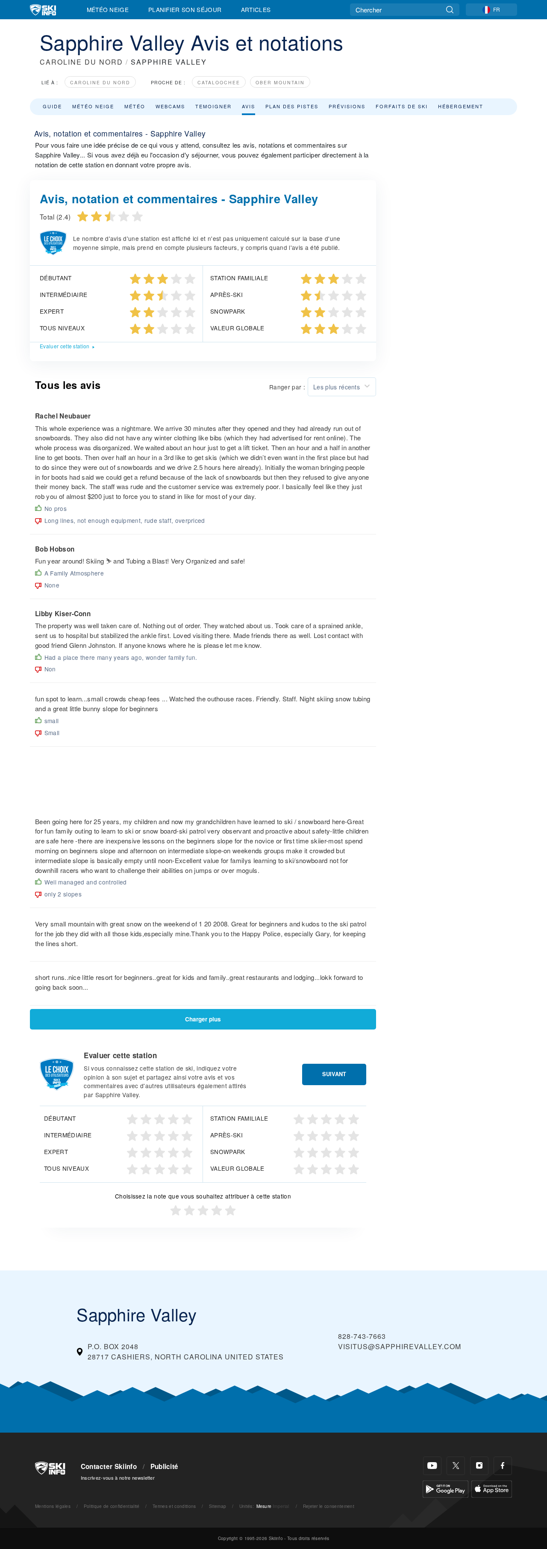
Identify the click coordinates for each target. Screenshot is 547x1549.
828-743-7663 (362, 1336)
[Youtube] (432, 1466)
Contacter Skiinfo (109, 1466)
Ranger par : (287, 387)
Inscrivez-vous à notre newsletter (118, 1477)
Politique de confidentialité (112, 1506)
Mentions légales (53, 1506)
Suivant (334, 1074)
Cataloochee (218, 82)
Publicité (164, 1466)
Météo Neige (108, 9)
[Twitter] (456, 1466)
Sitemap (217, 1506)
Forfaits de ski (402, 106)
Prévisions (347, 106)
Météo (134, 106)
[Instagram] (479, 1466)
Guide (52, 106)
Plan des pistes (291, 106)
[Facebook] (503, 1466)
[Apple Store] (491, 1488)
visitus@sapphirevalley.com (399, 1346)
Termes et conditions (174, 1506)
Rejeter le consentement (328, 1506)
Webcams (170, 106)
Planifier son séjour (184, 9)
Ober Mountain (280, 82)
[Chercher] (449, 9)
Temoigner (213, 106)
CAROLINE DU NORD (81, 62)
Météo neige (93, 106)
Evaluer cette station (65, 346)
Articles (256, 9)
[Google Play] (445, 1488)
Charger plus (203, 1019)
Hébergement (460, 106)
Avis (248, 106)
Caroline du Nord (100, 82)
